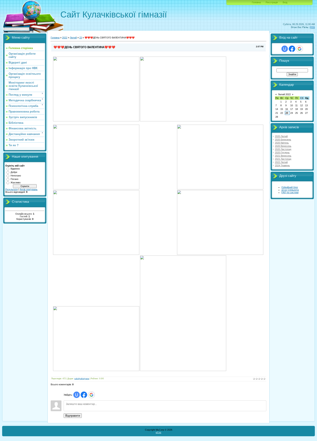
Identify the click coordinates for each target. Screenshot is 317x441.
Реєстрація (272, 2)
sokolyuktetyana (81, 379)
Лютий (73, 37)
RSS (312, 27)
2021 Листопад (283, 159)
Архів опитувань (29, 189)
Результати (11, 189)
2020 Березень (283, 139)
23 (80, 37)
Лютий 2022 (284, 94)
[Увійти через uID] (76, 395)
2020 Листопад (283, 149)
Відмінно (15, 168)
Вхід (285, 2)
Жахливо (15, 182)
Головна (256, 2)
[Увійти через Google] (91, 394)
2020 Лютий (281, 136)
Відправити (72, 415)
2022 (64, 37)
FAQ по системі (289, 192)
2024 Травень (282, 165)
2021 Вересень (283, 155)
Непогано (16, 175)
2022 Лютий (281, 162)
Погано (14, 179)
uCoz (158, 432)
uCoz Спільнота (290, 190)
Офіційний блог (289, 187)
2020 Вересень (283, 146)
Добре (14, 172)
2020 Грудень (282, 152)
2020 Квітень (282, 142)
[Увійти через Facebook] (84, 395)
